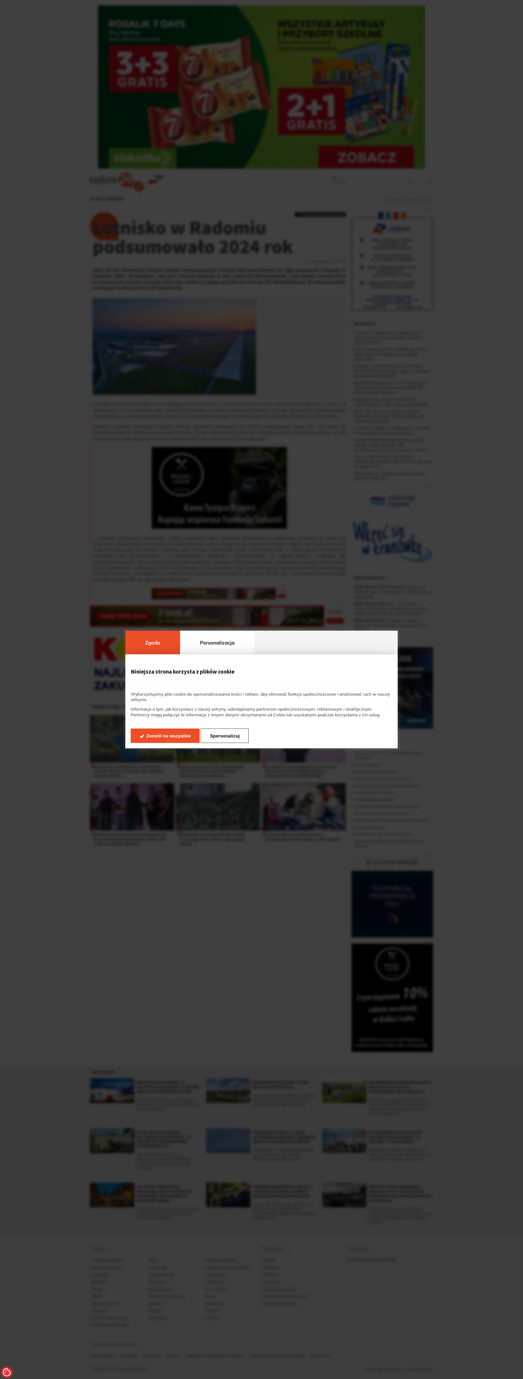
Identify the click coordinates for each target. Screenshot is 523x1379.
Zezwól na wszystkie (168, 736)
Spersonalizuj (225, 736)
